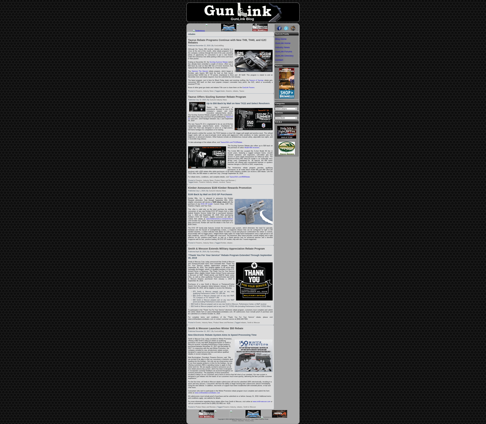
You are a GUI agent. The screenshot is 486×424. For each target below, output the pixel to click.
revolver (222, 182)
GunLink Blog (242, 19)
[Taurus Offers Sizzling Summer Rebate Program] (197, 111)
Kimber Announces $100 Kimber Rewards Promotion (219, 187)
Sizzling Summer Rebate (219, 62)
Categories (279, 107)
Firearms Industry (205, 182)
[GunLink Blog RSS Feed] (188, 421)
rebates (235, 91)
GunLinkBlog (219, 46)
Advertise (241, 420)
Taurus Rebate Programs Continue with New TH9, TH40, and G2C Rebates (227, 41)
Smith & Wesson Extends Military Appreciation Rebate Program (226, 248)
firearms (229, 91)
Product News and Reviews (225, 180)
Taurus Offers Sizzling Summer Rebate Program (217, 96)
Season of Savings (256, 80)
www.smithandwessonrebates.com (207, 393)
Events (198, 323)
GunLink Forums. (248, 87)
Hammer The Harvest (200, 71)
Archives (278, 116)
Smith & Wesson (253, 323)
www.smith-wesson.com (261, 401)
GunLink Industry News (218, 100)
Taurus (241, 91)
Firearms (199, 91)
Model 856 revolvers (252, 148)
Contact (234, 420)
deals (223, 91)
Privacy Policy (249, 420)
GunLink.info (246, 419)
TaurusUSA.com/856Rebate (239, 177)
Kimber (223, 243)
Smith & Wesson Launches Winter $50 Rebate (215, 328)
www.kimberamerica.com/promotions (219, 219)
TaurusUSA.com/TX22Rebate (231, 142)
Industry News (208, 91)
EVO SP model (206, 204)
